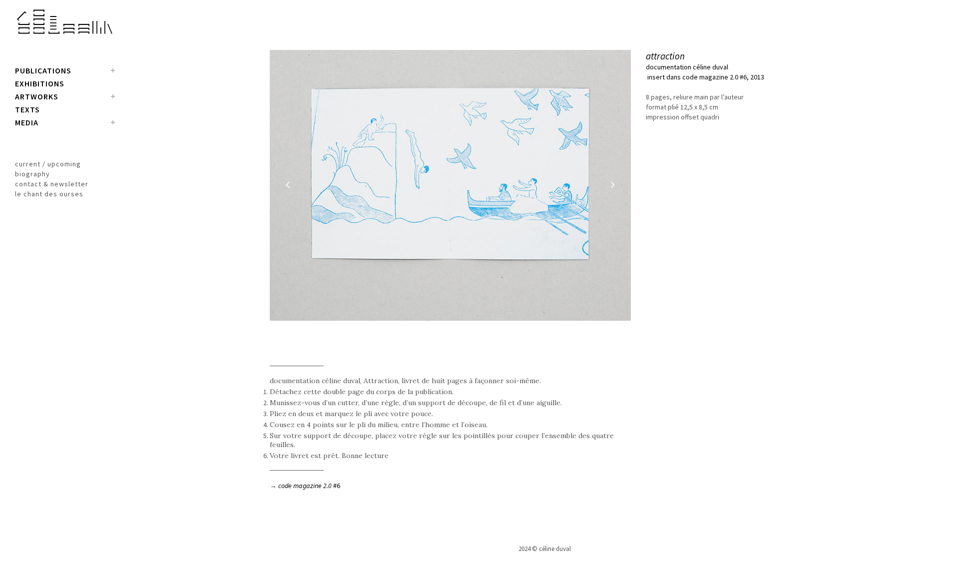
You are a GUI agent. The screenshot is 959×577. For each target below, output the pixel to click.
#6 (309, 485)
